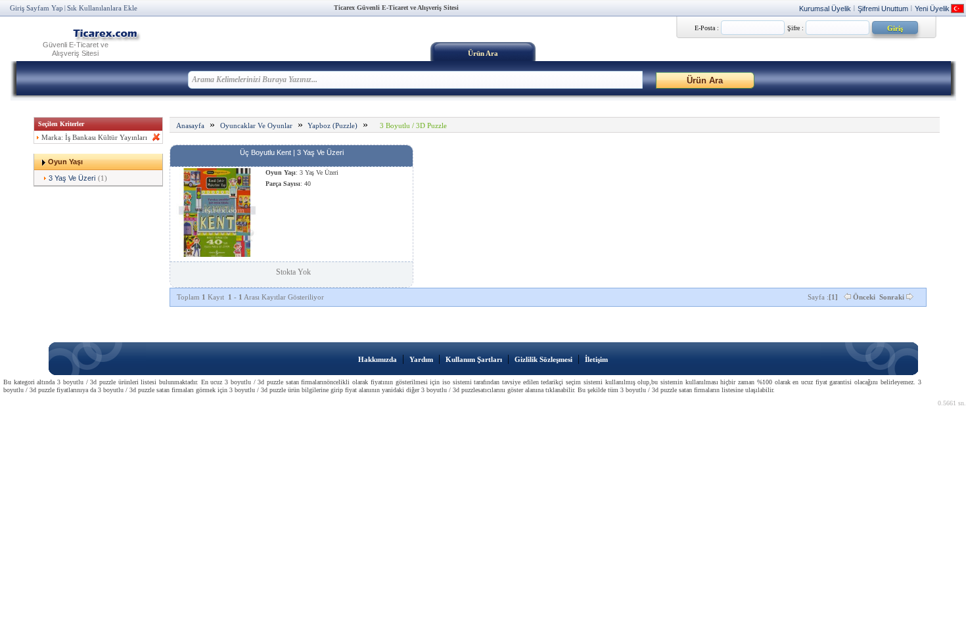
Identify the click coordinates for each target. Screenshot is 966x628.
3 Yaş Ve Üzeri (72, 178)
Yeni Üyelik (932, 8)
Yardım (421, 359)
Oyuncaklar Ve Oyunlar (256, 125)
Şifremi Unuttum (883, 8)
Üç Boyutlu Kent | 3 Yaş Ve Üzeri (292, 152)
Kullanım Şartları (474, 359)
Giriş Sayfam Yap (36, 8)
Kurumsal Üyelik (825, 8)
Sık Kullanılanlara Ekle (102, 8)
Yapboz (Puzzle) (332, 125)
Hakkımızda (377, 359)
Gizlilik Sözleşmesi (543, 359)
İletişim (596, 359)
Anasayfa (190, 125)
